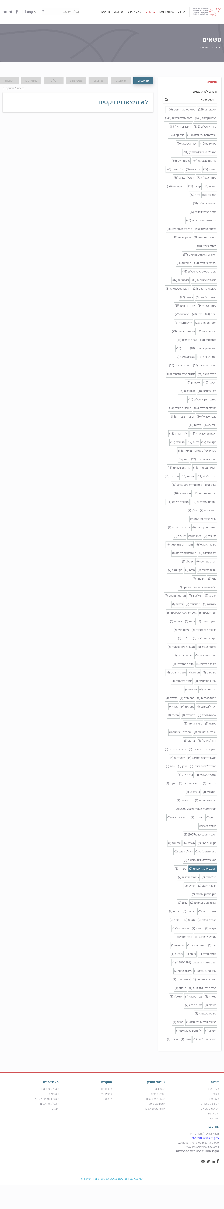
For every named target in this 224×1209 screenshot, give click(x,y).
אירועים (118, 11)
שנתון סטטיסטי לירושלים (44, 1099)
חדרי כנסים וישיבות (154, 1109)
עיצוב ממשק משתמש (112, 1179)
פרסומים (105, 1089)
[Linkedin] (213, 1162)
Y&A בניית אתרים (134, 1179)
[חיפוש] (43, 11)
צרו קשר (105, 11)
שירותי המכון (166, 11)
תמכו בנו (212, 1113)
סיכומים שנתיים (209, 1109)
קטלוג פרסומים (49, 1089)
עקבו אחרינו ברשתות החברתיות (197, 1151)
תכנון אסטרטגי (156, 1104)
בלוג (54, 1109)
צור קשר (213, 1126)
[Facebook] (16, 12)
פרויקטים (105, 1094)
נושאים (106, 1099)
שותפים (213, 1099)
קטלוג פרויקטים (48, 1104)
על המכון (212, 1089)
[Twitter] (10, 12)
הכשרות (159, 1089)
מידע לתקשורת (209, 1104)
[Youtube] (5, 12)
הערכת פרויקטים (155, 1099)
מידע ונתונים (157, 1094)
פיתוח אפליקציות (90, 1179)
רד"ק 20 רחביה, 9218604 (205, 1138)
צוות (215, 1094)
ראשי (218, 47)
